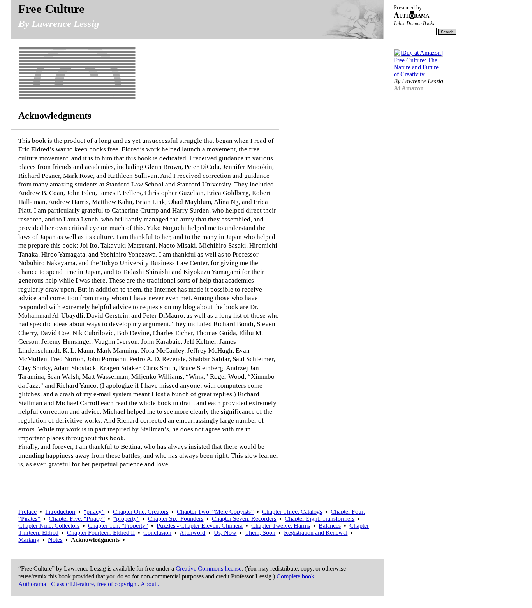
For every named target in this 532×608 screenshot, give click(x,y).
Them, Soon (260, 532)
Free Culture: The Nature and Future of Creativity (416, 67)
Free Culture (51, 9)
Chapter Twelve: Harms (280, 525)
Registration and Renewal (315, 532)
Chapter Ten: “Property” (118, 525)
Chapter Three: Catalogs (292, 511)
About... (151, 584)
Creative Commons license (208, 568)
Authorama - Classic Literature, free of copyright (78, 584)
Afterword (192, 532)
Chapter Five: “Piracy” (77, 518)
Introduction (60, 511)
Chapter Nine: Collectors (48, 525)
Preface (27, 511)
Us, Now (225, 532)
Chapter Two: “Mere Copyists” (215, 511)
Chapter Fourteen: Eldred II (101, 532)
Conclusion (157, 532)
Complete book (295, 576)
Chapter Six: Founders (175, 518)
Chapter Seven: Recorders (244, 518)
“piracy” (94, 511)
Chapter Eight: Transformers (319, 518)
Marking (28, 539)
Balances (330, 525)
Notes (55, 539)
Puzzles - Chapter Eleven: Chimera (200, 525)
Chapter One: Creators (140, 511)
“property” (126, 518)
